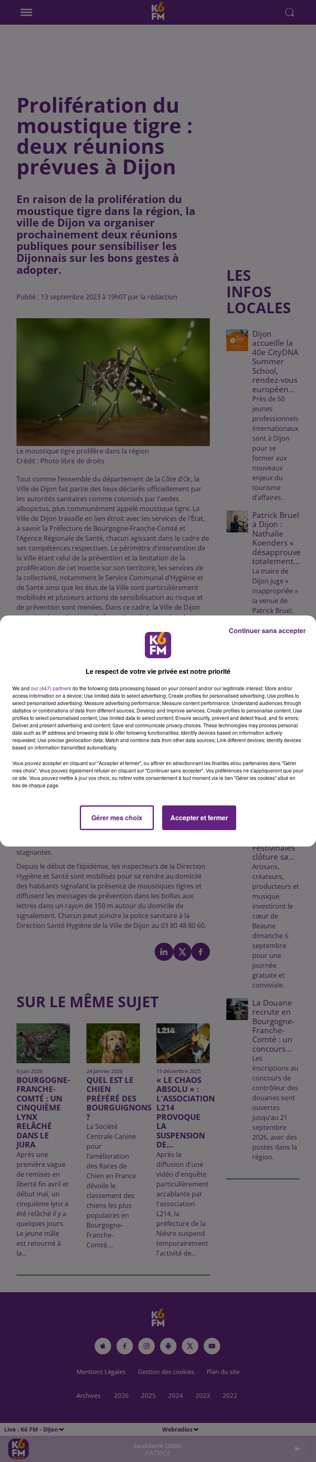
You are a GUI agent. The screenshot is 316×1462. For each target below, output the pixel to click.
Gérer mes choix (116, 817)
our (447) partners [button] (51, 688)
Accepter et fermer (199, 817)
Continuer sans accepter (267, 630)
